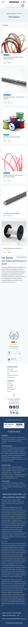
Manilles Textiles (17, 472)
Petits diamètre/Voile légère (9, 439)
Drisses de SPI (22, 448)
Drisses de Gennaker (7, 449)
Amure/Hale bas (6, 459)
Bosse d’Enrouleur (6, 457)
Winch (10, 472)
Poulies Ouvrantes (6, 469)
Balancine (18, 457)
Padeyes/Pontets (6, 470)
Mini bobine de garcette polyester (11, 137)
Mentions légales (17, 613)
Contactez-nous (11, 377)
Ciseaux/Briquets (6, 483)
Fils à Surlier (23, 485)
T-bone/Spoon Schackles (20, 474)
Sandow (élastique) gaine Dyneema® (12, 248)
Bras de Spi (10, 455)
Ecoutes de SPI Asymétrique (11, 453)
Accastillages (6, 465)
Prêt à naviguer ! (11, 389)
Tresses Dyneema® (21, 439)
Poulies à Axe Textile (7, 467)
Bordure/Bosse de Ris (19, 455)
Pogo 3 (6, 461)
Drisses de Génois (13, 448)
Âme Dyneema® (6, 437)
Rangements (5, 472)
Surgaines (4, 441)
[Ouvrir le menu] (3, 2)
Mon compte (10, 369)
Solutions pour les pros (12, 375)
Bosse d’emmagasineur (16, 459)
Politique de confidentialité (9, 615)
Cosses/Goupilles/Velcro (8, 476)
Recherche (23, 5)
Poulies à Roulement (17, 467)
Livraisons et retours (12, 371)
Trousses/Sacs (9, 485)
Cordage (9, 383)
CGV (18, 615)
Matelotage (10, 387)
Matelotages (6, 481)
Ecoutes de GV (5, 451)
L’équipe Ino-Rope (6, 613)
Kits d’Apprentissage (18, 487)
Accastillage (10, 385)
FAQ (8, 373)
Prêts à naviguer (7, 446)
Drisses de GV (5, 448)
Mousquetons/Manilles (7, 474)
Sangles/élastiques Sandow (14, 441)
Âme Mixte (13, 437)
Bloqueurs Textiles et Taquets (19, 469)
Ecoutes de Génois (14, 451)
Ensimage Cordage (7, 487)
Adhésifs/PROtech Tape (11, 478)
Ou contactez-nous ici (14, 402)
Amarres (4, 443)
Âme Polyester (21, 437)
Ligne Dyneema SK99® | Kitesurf (11, 213)
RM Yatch (11, 461)
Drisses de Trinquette (18, 449)
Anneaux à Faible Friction (18, 470)
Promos (9, 391)
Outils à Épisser (15, 483)
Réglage (13, 457)
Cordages (5, 435)
